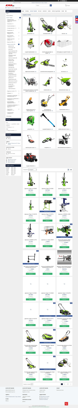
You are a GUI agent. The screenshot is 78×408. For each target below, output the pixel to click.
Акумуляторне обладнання (46, 71)
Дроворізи (30, 129)
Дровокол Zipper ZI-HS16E (47, 188)
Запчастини (9, 23)
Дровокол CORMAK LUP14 (31, 239)
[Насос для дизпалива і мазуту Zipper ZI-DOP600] (64, 363)
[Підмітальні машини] (30, 63)
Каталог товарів (33, 11)
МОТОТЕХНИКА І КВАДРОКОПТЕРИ (10, 102)
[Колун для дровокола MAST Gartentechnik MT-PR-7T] (48, 257)
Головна (27, 11)
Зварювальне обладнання (9, 110)
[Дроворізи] (30, 120)
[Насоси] (64, 25)
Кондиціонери (10, 30)
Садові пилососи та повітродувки (11, 71)
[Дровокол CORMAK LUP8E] (64, 205)
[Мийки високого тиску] (64, 120)
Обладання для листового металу (29, 390)
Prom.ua (44, 405)
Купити (31, 194)
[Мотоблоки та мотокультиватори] (47, 101)
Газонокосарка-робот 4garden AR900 (47, 346)
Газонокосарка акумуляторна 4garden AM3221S (30, 372)
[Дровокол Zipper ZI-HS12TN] (31, 205)
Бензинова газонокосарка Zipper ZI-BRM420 (64, 319)
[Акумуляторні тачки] (64, 81)
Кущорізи (47, 147)
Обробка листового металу (11, 39)
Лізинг (62, 11)
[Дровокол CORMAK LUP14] (31, 231)
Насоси (63, 33)
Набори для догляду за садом (12, 53)
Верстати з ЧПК (10, 42)
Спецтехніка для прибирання (10, 113)
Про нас (39, 11)
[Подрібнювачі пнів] (64, 101)
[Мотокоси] (64, 63)
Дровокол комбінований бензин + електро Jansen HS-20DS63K (64, 267)
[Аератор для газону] (30, 139)
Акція (23, 11)
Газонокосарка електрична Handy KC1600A (64, 346)
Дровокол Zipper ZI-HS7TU (47, 214)
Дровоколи (29, 33)
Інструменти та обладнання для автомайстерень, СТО (12, 106)
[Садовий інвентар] (47, 120)
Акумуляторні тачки (11, 69)
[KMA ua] (10, 5)
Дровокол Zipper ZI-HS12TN (31, 214)
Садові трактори (11, 88)
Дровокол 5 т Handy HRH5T (47, 239)
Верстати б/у (42, 391)
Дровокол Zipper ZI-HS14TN (64, 188)
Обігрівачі (9, 93)
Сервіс (49, 11)
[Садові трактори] (30, 157)
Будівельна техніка (10, 91)
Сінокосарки (10, 67)
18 (67, 384)
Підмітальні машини (29, 71)
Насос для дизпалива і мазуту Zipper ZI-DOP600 (64, 372)
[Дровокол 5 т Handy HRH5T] (48, 231)
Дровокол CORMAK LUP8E (64, 214)
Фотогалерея (8, 116)
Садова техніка (10, 44)
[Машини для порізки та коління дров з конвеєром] (30, 81)
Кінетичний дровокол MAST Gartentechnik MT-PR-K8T (64, 240)
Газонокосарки (46, 33)
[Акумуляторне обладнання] (47, 63)
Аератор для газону (30, 147)
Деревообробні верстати (10, 390)
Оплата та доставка (56, 11)
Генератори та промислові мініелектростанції (12, 96)
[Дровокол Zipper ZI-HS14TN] (64, 179)
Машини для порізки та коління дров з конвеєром (12, 64)
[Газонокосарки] (47, 25)
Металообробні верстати (10, 391)
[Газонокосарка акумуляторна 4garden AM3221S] (31, 363)
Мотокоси (63, 71)
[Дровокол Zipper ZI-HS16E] (48, 179)
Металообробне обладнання (10, 36)
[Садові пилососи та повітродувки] (30, 101)
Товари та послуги (10, 7)
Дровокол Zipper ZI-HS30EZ (31, 188)
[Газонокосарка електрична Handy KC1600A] (64, 336)
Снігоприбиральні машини (64, 147)
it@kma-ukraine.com (11, 160)
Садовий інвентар (47, 129)
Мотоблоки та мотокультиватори (11, 74)
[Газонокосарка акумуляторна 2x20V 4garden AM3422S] (31, 336)
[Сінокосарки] (47, 81)
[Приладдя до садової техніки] (64, 43)
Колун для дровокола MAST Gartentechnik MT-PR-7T (47, 267)
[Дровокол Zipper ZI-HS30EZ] (31, 179)
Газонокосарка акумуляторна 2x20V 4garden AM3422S (30, 346)
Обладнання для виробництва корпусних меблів (11, 20)
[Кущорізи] (47, 139)
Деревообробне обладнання (10, 33)
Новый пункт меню (60, 390)
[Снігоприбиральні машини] (64, 139)
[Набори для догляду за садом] (47, 43)
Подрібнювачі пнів (63, 109)
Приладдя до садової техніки (12, 56)
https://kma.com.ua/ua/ (12, 159)
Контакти (45, 11)
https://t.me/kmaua (11, 162)
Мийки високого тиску (63, 129)
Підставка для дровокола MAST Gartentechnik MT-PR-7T (31, 267)
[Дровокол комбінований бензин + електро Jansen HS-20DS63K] (64, 257)
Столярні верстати (10, 28)
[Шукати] (51, 5)
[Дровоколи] (30, 25)
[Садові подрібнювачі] (30, 43)
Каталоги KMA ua (9, 15)
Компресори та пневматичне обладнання (12, 99)
